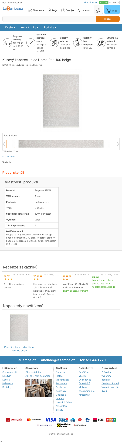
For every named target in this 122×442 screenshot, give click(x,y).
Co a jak (70, 10)
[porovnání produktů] (98, 9)
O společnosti (9, 372)
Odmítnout (114, 2)
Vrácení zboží (63, 379)
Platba (59, 375)
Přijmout (103, 2)
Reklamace (61, 383)
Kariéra (6, 379)
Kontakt (86, 10)
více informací (8, 156)
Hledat (107, 18)
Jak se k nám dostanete (37, 375)
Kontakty (7, 387)
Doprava (60, 372)
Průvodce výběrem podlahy (107, 376)
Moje (54, 10)
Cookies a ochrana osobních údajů (64, 398)
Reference (7, 383)
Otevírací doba (33, 372)
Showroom (38, 10)
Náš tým (6, 375)
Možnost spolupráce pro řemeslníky (87, 391)
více (91, 2)
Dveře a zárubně (110, 383)
